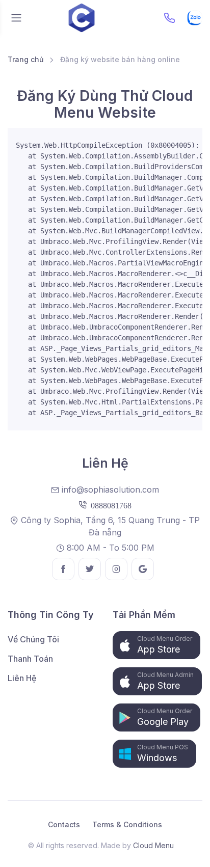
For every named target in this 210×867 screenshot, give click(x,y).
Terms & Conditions (127, 824)
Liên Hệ (22, 678)
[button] (156, 645)
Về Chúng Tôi (33, 639)
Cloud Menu (153, 845)
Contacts (64, 824)
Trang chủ (25, 59)
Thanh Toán (30, 659)
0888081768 (109, 505)
